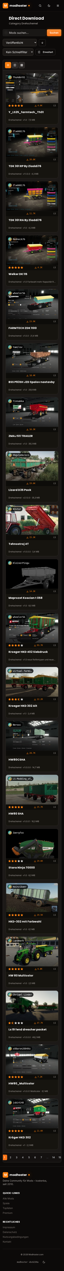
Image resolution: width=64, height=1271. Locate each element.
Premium (7, 1212)
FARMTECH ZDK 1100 (23, 328)
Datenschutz (10, 1232)
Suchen (54, 32)
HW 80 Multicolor (21, 975)
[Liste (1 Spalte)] (8, 65)
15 (60, 1157)
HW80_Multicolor (21, 1083)
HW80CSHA (17, 760)
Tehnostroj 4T (19, 544)
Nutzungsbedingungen (16, 1236)
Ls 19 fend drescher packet (28, 1029)
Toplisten (8, 1208)
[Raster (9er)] (22, 65)
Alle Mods (8, 1198)
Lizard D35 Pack (20, 490)
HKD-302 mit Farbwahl (25, 922)
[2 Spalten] (15, 65)
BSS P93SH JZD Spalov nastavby (32, 382)
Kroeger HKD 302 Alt (23, 706)
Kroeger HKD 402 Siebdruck (28, 652)
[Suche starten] (40, 5)
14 (53, 1157)
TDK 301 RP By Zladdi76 (25, 166)
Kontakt (7, 1241)
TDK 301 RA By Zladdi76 (25, 220)
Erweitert (48, 52)
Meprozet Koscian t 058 (25, 598)
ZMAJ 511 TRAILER (21, 436)
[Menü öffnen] (57, 5)
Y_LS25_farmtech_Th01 (26, 112)
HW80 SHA (16, 814)
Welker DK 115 (18, 274)
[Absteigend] (42, 42)
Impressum (9, 1227)
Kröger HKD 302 (20, 1137)
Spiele (6, 1203)
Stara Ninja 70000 (22, 868)
